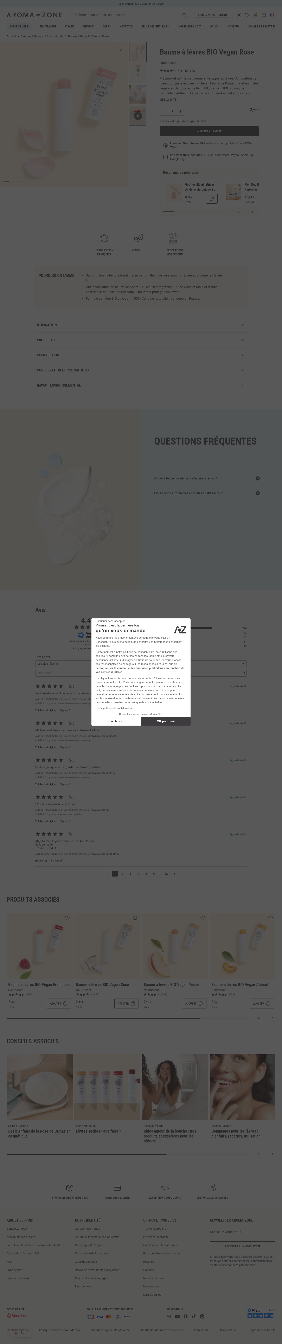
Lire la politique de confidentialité (114, 708)
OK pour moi (166, 721)
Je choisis (116, 721)
